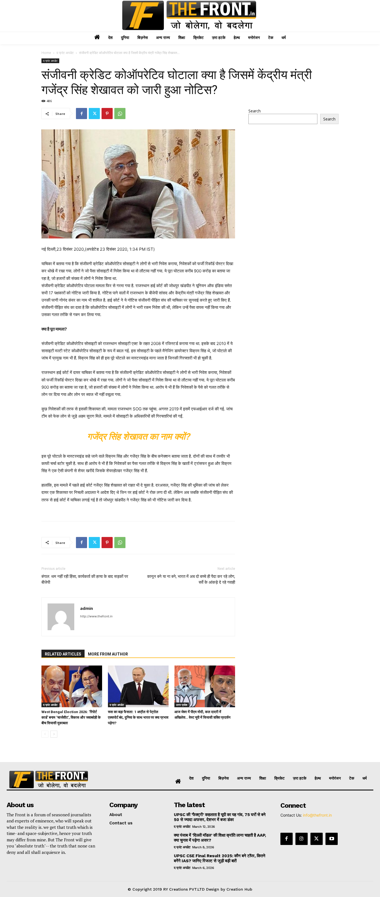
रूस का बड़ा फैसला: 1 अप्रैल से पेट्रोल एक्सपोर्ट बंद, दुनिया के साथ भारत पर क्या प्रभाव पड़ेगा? (138, 717)
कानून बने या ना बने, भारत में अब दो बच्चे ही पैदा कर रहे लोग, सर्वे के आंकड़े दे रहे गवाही (191, 579)
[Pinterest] (107, 113)
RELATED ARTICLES (63, 654)
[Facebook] (81, 113)
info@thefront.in (317, 815)
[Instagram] (301, 839)
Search (254, 111)
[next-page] (53, 734)
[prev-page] (44, 734)
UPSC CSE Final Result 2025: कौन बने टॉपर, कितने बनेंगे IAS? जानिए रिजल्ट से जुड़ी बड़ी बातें (219, 858)
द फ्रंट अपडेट (65, 52)
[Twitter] (94, 113)
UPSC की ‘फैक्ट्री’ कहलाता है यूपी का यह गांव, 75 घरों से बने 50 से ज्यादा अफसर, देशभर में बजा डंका (220, 817)
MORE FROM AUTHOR (108, 654)
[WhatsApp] (119, 113)
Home (46, 52)
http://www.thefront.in (96, 616)
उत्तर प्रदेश (181, 705)
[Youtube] (331, 839)
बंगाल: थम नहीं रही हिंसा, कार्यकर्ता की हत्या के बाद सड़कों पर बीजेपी (84, 579)
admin (86, 608)
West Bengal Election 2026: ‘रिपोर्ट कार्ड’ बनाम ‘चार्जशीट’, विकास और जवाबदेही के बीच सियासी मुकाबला (71, 717)
